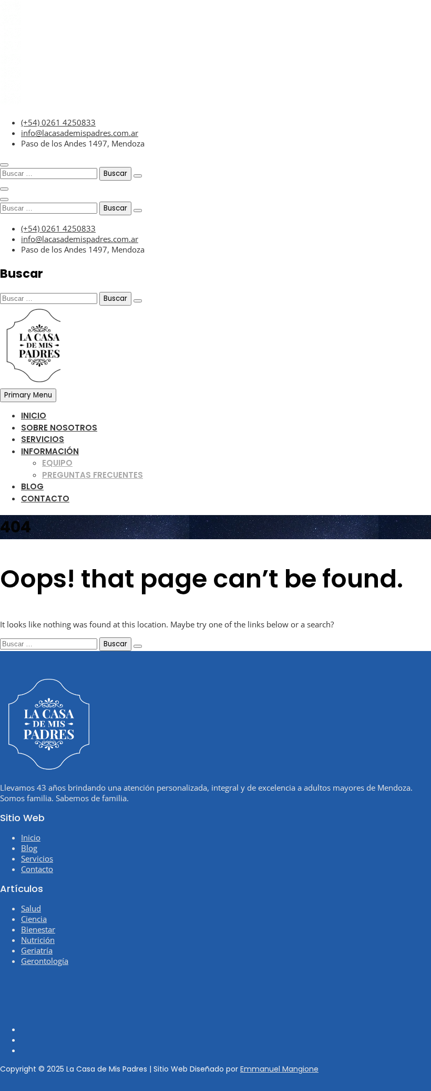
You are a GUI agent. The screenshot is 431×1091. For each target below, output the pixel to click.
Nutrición (38, 940)
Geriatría (37, 950)
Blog (32, 486)
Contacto (45, 498)
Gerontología (44, 961)
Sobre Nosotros (59, 427)
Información (50, 451)
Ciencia (34, 919)
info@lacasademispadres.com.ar (79, 133)
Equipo (57, 462)
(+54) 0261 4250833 (58, 122)
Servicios (42, 439)
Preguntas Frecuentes (92, 474)
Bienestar (38, 929)
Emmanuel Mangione (279, 1069)
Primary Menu (28, 395)
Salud (31, 908)
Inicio (33, 415)
